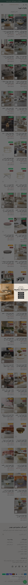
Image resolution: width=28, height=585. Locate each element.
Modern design (21, 292)
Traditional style (21, 294)
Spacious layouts (21, 296)
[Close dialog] (27, 284)
